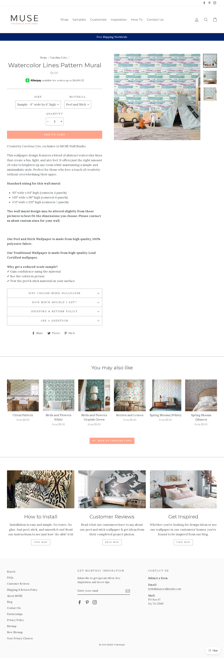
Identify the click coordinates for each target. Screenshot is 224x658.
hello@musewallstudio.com (164, 589)
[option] (112, 37)
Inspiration (119, 19)
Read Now (112, 542)
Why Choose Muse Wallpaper (55, 293)
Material (77, 96)
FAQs (10, 577)
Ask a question (54, 320)
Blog (9, 601)
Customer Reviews (18, 583)
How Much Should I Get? (54, 302)
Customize (98, 19)
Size (38, 96)
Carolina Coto (58, 57)
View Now (41, 542)
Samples (79, 19)
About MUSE (15, 596)
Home (43, 57)
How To (137, 19)
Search (11, 571)
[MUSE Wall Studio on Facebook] (80, 602)
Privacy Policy (15, 620)
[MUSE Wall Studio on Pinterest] (87, 602)
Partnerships (15, 614)
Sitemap (11, 626)
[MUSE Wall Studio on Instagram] (95, 602)
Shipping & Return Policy (54, 311)
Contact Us (155, 19)
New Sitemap (15, 632)
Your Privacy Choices (20, 638)
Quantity (54, 113)
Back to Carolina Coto (114, 440)
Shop (64, 19)
